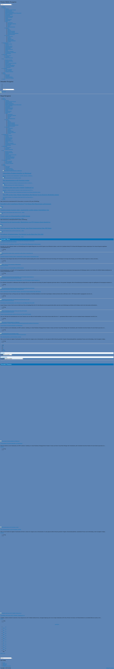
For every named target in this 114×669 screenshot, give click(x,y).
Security (4, 7)
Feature (4, 73)
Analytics (7, 44)
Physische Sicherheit (9, 16)
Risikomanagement (11, 34)
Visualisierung (8, 67)
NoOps (6, 50)
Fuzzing (9, 37)
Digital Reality (8, 48)
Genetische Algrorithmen (10, 65)
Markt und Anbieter (11, 31)
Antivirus (7, 8)
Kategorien (2, 358)
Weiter (4, 350)
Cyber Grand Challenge (9, 66)
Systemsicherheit (8, 19)
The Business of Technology (10, 52)
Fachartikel (7, 75)
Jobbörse (9, 30)
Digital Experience (8, 47)
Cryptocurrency (8, 55)
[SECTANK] (3, 91)
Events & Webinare (9, 76)
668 (3, 349)
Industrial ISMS (11, 39)
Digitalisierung (5, 42)
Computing (5, 68)
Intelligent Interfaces (9, 49)
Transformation (8, 53)
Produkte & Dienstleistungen (13, 33)
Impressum (5, 663)
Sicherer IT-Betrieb (8, 17)
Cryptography (10, 36)
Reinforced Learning (9, 60)
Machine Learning (8, 59)
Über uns (4, 664)
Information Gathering (12, 23)
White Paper (7, 74)
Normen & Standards (12, 40)
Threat (6, 21)
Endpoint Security (8, 10)
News (4, 6)
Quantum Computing (9, 71)
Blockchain (5, 54)
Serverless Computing (9, 51)
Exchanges (7, 56)
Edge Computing (8, 70)
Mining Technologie (9, 57)
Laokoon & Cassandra (9, 77)
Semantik (7, 62)
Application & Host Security (10, 9)
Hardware (9, 38)
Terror (9, 25)
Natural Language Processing (10, 63)
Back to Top (2, 653)
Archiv (1, 354)
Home (4, 79)
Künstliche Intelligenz (29, 323)
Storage (6, 18)
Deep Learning (8, 64)
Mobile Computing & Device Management (13, 13)
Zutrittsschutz (7, 20)
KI (3, 58)
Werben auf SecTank (7, 665)
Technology (7, 35)
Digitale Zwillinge (8, 43)
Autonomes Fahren (8, 46)
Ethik (9, 29)
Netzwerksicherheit (8, 14)
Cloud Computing (8, 69)
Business (7, 27)
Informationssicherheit (9, 11)
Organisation (7, 15)
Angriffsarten (10, 22)
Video (4, 72)
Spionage (9, 24)
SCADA (9, 41)
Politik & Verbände (11, 32)
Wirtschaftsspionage (11, 26)
